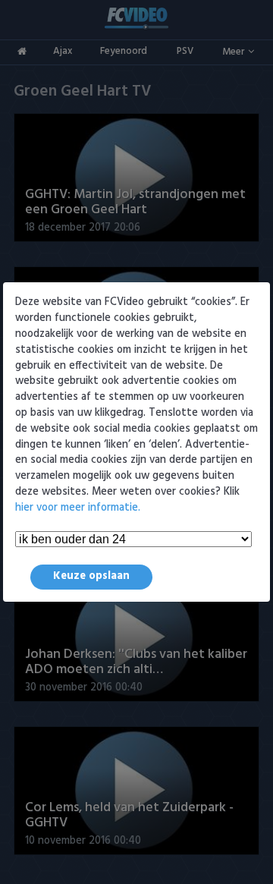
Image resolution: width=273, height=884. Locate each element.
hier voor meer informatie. (77, 508)
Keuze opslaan (91, 576)
